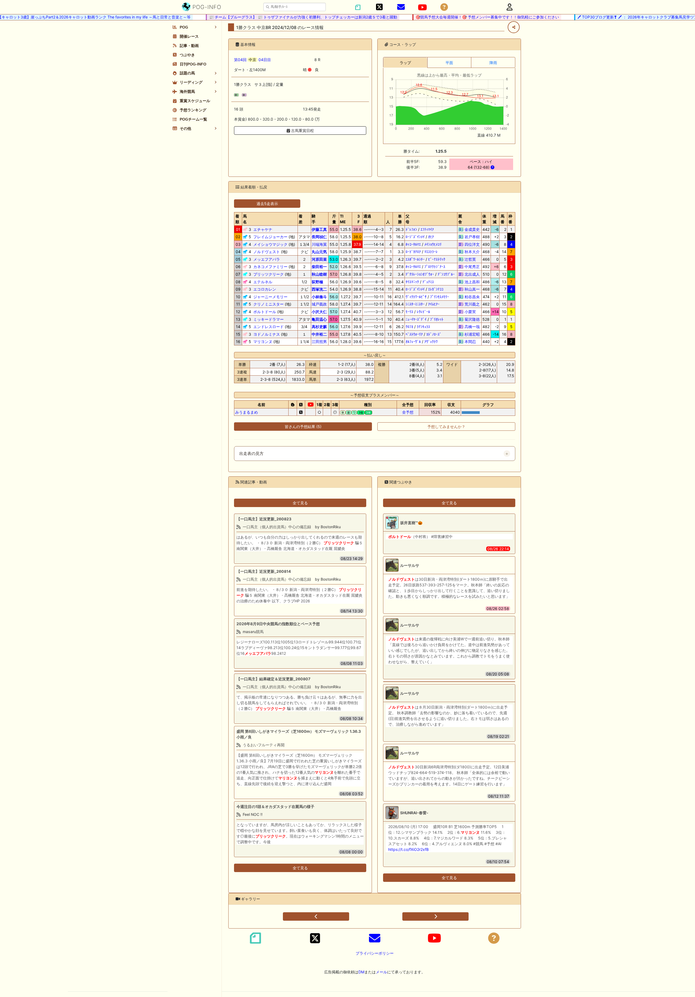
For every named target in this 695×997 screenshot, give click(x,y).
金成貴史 (469, 229)
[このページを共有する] (514, 27)
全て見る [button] (300, 503)
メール (381, 972)
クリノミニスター (268, 304)
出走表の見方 (251, 453)
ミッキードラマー (268, 319)
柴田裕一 (319, 266)
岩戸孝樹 (469, 236)
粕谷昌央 (469, 296)
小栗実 (469, 311)
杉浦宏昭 (469, 334)
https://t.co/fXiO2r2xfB (408, 849)
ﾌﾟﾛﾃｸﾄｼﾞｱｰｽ (434, 266)
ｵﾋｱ (431, 236)
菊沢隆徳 (469, 319)
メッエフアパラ (266, 259)
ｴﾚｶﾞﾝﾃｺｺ (435, 289)
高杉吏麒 (319, 326)
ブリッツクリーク (268, 274)
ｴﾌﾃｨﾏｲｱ (427, 229)
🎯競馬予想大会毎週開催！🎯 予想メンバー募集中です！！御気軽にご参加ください (472, 17)
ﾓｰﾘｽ (409, 311)
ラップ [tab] (405, 62)
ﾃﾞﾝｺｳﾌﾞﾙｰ (446, 274)
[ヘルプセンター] (444, 7)
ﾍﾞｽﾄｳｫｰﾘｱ (414, 334)
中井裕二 (319, 334)
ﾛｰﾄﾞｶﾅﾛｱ (413, 251)
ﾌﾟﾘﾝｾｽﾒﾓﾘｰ (439, 296)
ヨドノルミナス (266, 334)
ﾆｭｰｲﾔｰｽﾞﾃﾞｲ (416, 319)
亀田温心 (319, 319)
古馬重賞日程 (302, 130)
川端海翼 (319, 244)
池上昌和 (469, 281)
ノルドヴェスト (266, 251)
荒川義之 (469, 304)
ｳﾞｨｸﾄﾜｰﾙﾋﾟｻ (416, 296)
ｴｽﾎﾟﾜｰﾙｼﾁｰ (415, 259)
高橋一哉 (469, 326)
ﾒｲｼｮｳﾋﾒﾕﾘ (432, 244)
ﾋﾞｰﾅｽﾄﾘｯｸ (436, 259)
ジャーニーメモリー (270, 296)
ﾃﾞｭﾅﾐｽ (428, 281)
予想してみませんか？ (446, 426)
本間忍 (469, 341)
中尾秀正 (469, 266)
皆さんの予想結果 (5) (303, 426)
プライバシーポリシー (375, 953)
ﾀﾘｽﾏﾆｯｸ (412, 281)
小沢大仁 (319, 311)
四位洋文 (469, 244)
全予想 (407, 412)
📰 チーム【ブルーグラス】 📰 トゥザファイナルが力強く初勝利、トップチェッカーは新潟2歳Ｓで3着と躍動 (288, 17)
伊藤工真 (319, 229)
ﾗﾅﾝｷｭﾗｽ (423, 326)
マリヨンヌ (262, 341)
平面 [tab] (449, 62)
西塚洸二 (319, 289)
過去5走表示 (267, 203)
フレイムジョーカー (270, 236)
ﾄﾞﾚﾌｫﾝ (411, 229)
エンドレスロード (268, 326)
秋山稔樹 (319, 274)
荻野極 (317, 281)
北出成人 (469, 274)
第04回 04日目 (252, 59)
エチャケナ (262, 229)
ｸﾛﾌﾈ (409, 326)
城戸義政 (319, 304)
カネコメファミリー (270, 266)
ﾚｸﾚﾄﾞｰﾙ (423, 311)
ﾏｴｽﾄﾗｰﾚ (431, 251)
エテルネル (262, 281)
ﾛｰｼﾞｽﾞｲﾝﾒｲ (415, 236)
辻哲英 (469, 259)
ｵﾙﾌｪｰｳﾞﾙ (413, 341)
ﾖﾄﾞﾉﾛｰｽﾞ (433, 334)
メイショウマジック (270, 244)
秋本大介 (469, 251)
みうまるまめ (246, 412)
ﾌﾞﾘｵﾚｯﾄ (436, 319)
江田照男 (319, 341)
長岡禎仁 (319, 236)
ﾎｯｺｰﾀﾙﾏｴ (413, 244)
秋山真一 (469, 289)
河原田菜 (319, 259)
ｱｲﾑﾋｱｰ (434, 304)
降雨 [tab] (493, 62)
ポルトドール (264, 311)
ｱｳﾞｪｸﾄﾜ (431, 341)
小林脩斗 (319, 296)
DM (361, 972)
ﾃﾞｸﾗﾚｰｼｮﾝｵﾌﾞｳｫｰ (420, 274)
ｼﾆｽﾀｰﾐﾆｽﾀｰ (415, 304)
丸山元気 (319, 251)
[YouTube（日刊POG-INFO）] (422, 7)
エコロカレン (264, 289)
